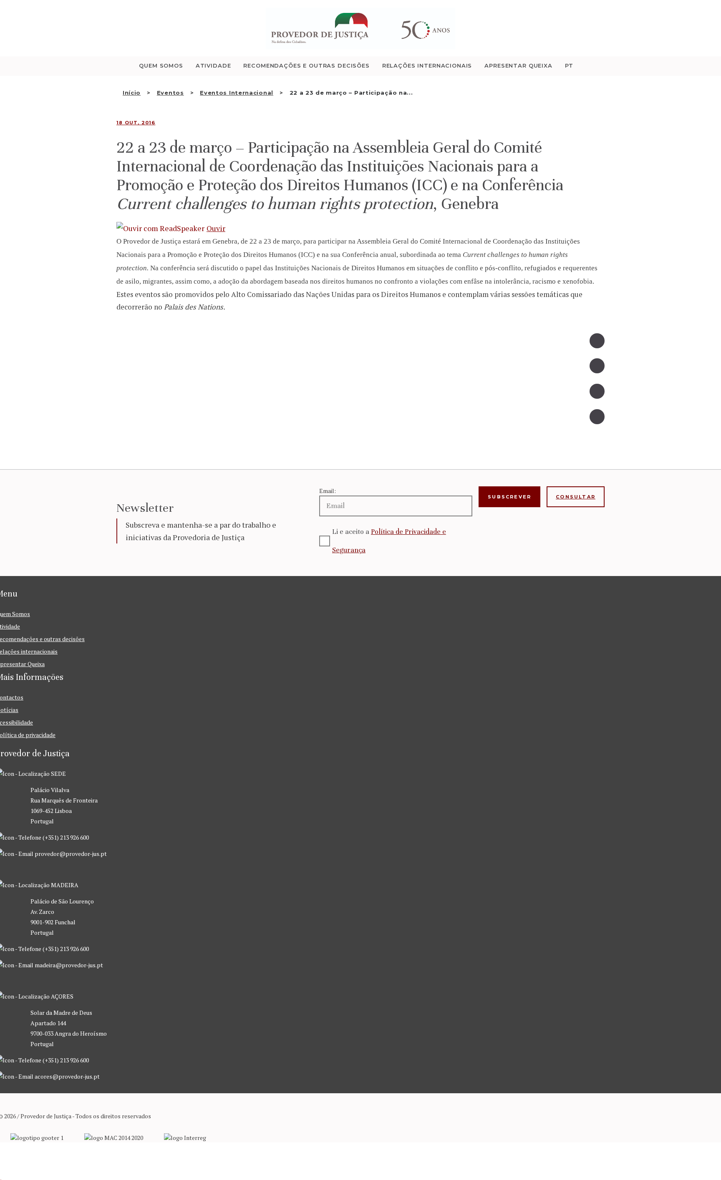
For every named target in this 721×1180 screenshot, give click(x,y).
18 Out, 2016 (135, 123)
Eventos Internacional (236, 92)
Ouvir (216, 228)
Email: (327, 491)
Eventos (170, 92)
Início (132, 92)
